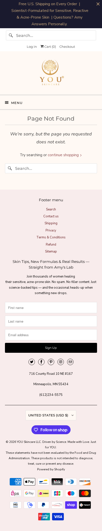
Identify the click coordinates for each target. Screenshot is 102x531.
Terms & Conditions (51, 237)
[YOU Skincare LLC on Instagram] (60, 362)
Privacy (51, 230)
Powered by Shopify (51, 469)
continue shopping (64, 154)
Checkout (67, 47)
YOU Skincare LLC (29, 442)
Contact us (51, 216)
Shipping (51, 223)
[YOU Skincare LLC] (51, 75)
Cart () (50, 47)
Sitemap (51, 251)
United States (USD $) (48, 415)
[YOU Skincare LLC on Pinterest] (51, 362)
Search (51, 209)
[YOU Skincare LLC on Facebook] (41, 362)
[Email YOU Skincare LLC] (70, 362)
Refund (51, 244)
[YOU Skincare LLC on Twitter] (31, 362)
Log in (32, 47)
